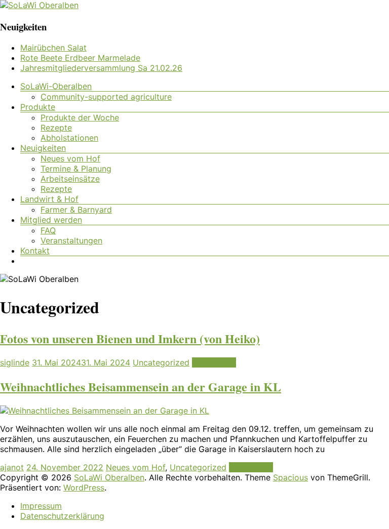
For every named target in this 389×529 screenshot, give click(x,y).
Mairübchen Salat (53, 48)
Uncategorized (161, 362)
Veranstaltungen (71, 240)
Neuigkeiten (43, 148)
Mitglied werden (51, 220)
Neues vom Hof (70, 158)
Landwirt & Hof (49, 199)
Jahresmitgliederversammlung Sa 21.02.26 (101, 68)
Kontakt (35, 251)
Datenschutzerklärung (62, 516)
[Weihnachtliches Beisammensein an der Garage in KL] (104, 410)
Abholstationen (69, 138)
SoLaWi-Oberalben (56, 86)
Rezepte (56, 128)
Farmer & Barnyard (76, 210)
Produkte (37, 107)
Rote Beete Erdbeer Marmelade (80, 58)
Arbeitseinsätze (70, 179)
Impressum (41, 506)
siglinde (14, 362)
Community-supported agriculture (106, 97)
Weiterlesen (214, 362)
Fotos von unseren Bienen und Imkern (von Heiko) (130, 338)
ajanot (12, 467)
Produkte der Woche (80, 117)
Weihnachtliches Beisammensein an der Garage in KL (140, 386)
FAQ (48, 230)
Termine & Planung (76, 169)
